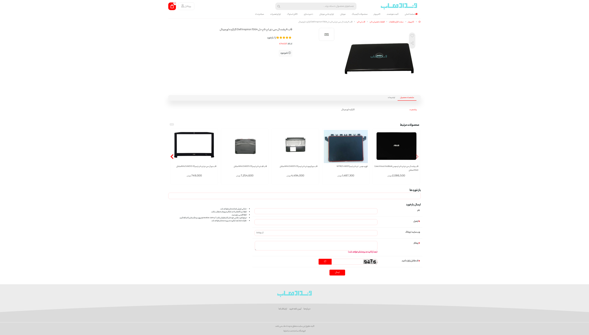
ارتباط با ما (283, 309)
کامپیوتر (377, 14)
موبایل (343, 14)
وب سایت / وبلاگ (412, 232)
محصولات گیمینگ (360, 14)
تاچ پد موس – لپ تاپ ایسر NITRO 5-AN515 (352, 166)
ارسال (337, 272)
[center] (279, 6)
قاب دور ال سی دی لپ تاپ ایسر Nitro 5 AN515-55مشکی (196, 166)
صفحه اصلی (410, 14)
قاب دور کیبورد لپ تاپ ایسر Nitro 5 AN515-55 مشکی (298, 166)
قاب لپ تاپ (361, 22)
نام (418, 210)
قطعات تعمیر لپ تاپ (377, 22)
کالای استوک (292, 14)
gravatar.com (207, 217)
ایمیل (415, 221)
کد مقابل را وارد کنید (410, 261)
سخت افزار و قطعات (396, 22)
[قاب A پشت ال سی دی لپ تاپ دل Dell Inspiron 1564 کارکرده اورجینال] (294, 294)
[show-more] (415, 148)
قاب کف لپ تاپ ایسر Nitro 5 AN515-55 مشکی (250, 166)
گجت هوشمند (392, 14)
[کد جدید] (325, 262)
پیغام (416, 243)
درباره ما (307, 309)
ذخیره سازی (308, 14)
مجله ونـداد (259, 14)
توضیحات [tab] (391, 97)
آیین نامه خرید (295, 309)
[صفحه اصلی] (419, 22)
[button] (417, 156)
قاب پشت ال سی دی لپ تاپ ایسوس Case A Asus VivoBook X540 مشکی (396, 168)
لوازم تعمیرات (275, 14)
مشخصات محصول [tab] (407, 97)
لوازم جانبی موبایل (326, 14)
